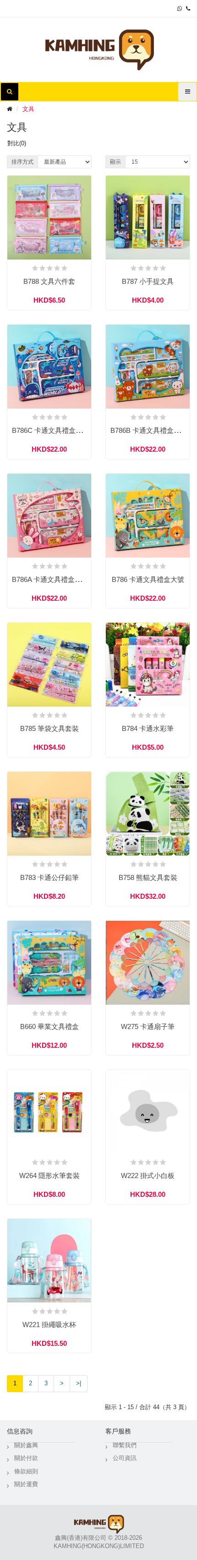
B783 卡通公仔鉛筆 (49, 877)
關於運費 (26, 1484)
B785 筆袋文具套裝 (49, 728)
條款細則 (26, 1471)
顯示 (115, 162)
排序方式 (22, 162)
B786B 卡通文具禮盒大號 (148, 430)
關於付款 (26, 1458)
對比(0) (16, 143)
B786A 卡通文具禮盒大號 (50, 579)
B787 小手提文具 (148, 281)
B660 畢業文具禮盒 (49, 1026)
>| (78, 1383)
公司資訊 (125, 1458)
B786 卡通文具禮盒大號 (148, 579)
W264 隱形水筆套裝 (49, 1175)
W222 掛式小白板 (148, 1175)
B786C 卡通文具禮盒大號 (50, 430)
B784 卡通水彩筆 (148, 728)
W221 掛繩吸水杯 (49, 1324)
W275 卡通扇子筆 (148, 1026)
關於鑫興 (26, 1445)
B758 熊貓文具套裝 (148, 877)
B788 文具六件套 (49, 281)
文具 (28, 108)
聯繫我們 (125, 1445)
